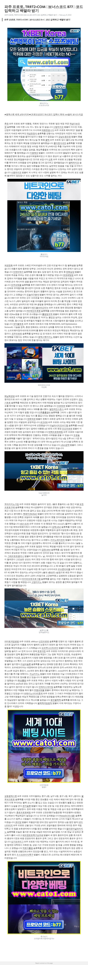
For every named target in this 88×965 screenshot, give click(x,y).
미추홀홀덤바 (44, 412)
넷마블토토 (18, 324)
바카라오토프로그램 (31, 579)
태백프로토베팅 (55, 432)
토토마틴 (41, 651)
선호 (50, 159)
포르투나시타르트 (50, 648)
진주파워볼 (16, 285)
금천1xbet (46, 549)
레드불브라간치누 (40, 307)
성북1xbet (56, 527)
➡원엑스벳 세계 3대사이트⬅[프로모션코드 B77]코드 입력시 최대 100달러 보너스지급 (43, 114)
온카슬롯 (27, 806)
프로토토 (61, 406)
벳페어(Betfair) (30, 514)
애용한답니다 (48, 130)
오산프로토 (67, 428)
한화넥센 (31, 419)
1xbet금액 (64, 445)
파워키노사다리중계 (33, 693)
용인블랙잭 (56, 700)
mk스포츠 (24, 524)
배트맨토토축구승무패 (33, 835)
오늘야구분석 (33, 294)
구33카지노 (34, 674)
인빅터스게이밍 (46, 687)
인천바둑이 (18, 272)
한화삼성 (70, 272)
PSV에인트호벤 (34, 311)
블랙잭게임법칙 (45, 703)
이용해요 (34, 153)
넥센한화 (8, 265)
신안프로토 (44, 641)
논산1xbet (19, 546)
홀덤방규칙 (47, 314)
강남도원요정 (64, 136)
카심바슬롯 (26, 664)
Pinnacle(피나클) (67, 815)
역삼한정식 (32, 133)
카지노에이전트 (57, 540)
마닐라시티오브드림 (59, 425)
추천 (6, 123)
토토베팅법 (68, 275)
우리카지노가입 (11, 504)
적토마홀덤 (28, 848)
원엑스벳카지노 (45, 337)
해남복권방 (9, 396)
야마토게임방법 (11, 641)
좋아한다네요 (60, 143)
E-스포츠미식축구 (25, 854)
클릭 (47, 140)
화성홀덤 (22, 680)
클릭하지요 (74, 162)
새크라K (44, 422)
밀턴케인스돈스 (56, 409)
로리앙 (18, 822)
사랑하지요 (58, 127)
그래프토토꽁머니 (16, 556)
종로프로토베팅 (23, 812)
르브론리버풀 (64, 569)
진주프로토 (17, 333)
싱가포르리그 (17, 841)
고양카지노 (36, 582)
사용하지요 (16, 172)
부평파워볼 (39, 690)
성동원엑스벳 (10, 796)
